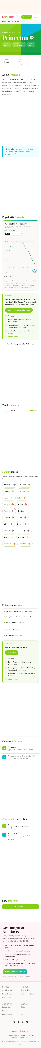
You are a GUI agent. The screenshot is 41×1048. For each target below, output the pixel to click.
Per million (21, 234)
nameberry (20, 1031)
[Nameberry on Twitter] (14, 1022)
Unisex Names (7, 998)
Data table (10, 277)
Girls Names (7, 990)
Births (13, 234)
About (24, 1011)
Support (20, 1044)
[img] (20, 253)
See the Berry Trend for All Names (20, 344)
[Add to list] (32, 37)
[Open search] (17, 17)
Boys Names (7, 994)
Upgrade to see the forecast (19, 310)
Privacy (23, 1042)
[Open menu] (36, 17)
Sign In (5, 1011)
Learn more (13, 337)
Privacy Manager (33, 1042)
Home (4, 21)
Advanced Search (28, 994)
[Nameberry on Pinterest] (22, 1022)
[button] (20, 906)
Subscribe (27, 17)
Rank (7, 234)
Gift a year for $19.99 (15, 972)
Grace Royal (8, 32)
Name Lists (25, 990)
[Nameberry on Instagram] (27, 1022)
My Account (7, 1015)
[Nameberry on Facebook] (18, 1022)
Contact (24, 1015)
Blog (23, 1007)
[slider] (33, 271)
